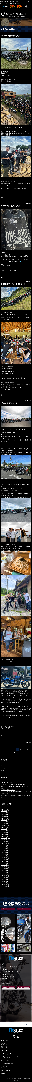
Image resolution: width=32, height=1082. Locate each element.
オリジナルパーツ (7, 1060)
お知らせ (3, 770)
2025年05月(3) (5, 832)
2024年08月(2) (5, 848)
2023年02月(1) (5, 881)
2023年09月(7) (5, 868)
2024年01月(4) (5, 861)
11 (24, 749)
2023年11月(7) (5, 865)
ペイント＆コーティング (9, 1057)
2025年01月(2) (5, 839)
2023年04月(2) (5, 877)
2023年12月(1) (5, 863)
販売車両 (4, 1050)
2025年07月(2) (5, 830)
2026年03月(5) (5, 818)
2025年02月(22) (5, 838)
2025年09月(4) (5, 827)
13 (14, 753)
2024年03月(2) (5, 858)
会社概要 (4, 1044)
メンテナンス (4, 765)
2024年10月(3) (5, 845)
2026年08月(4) (5, 809)
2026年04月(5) (5, 816)
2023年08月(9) (5, 870)
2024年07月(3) (5, 850)
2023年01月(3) (5, 883)
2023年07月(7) (5, 872)
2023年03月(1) (5, 879)
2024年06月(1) (5, 852)
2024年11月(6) (5, 843)
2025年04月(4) (5, 834)
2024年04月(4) (5, 856)
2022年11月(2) (5, 886)
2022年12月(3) (5, 885)
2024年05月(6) (5, 854)
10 (21, 749)
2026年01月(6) (5, 821)
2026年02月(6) (5, 820)
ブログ (2, 769)
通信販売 (4, 1067)
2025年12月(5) (5, 823)
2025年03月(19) (5, 836)
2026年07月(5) (5, 811)
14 (17, 753)
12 (28, 749)
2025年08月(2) (5, 829)
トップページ (5, 1040)
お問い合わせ (5, 1070)
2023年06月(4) (5, 874)
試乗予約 (4, 1074)
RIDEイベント (4, 767)
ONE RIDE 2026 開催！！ (8, 782)
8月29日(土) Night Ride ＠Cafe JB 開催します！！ (14, 784)
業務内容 (4, 1047)
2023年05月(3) (5, 876)
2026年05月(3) (5, 814)
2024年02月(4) (5, 859)
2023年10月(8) (5, 867)
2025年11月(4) (5, 825)
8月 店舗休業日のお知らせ (8, 790)
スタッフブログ (6, 1054)
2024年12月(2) (5, 841)
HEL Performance (7, 1064)
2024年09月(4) (5, 847)
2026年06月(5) (5, 812)
